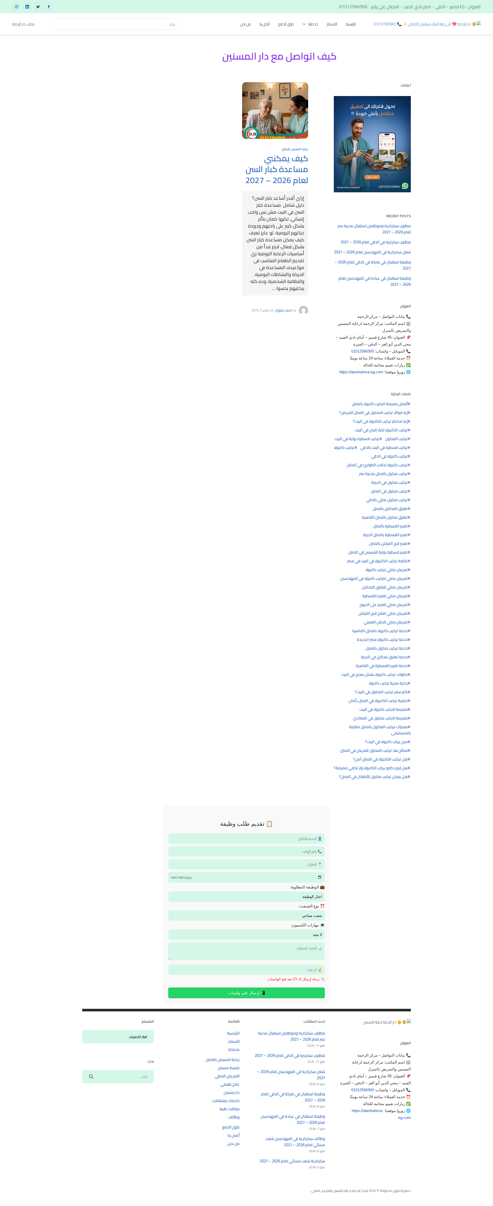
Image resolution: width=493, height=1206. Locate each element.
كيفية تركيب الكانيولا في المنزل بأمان (378, 701)
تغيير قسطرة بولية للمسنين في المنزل (378, 552)
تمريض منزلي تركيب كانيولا (386, 570)
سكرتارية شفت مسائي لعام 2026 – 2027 (292, 1161)
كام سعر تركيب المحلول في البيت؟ (381, 692)
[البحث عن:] (118, 1076)
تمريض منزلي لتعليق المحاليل (385, 587)
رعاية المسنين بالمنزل (294, 149)
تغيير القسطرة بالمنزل (390, 526)
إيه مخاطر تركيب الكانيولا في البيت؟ (380, 421)
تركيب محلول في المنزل (389, 491)
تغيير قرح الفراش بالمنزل (388, 543)
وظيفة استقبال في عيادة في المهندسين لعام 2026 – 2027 (374, 281)
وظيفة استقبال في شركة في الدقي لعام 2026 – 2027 (373, 265)
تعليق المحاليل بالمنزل (390, 509)
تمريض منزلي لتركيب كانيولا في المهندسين (374, 578)
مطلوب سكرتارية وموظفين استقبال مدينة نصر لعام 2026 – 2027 (374, 229)
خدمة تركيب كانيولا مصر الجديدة (382, 640)
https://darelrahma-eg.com (361, 372)
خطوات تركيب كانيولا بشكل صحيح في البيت (374, 674)
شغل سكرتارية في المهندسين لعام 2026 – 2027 (372, 252)
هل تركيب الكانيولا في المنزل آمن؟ (380, 759)
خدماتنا (313, 24)
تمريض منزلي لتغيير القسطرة (385, 596)
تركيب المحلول (396, 439)
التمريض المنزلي (227, 1076)
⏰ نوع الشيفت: (312, 906)
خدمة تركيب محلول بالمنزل (387, 648)
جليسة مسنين (229, 1067)
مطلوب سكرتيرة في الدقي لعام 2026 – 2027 (375, 242)
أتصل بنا (265, 24)
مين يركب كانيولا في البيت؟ (386, 742)
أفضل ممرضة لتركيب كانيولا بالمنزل (380, 404)
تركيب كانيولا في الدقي (389, 456)
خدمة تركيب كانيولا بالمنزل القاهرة (380, 631)
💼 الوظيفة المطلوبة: (307, 887)
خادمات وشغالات (226, 1100)
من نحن (245, 24)
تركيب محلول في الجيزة (389, 482)
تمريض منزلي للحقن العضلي (386, 622)
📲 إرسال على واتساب (246, 993)
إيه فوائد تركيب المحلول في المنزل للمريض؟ (373, 413)
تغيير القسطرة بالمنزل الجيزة (385, 535)
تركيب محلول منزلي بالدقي (387, 500)
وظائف (234, 1117)
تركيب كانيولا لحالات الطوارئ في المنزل (377, 465)
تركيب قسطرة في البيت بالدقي (384, 447)
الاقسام (145, 1037)
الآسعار (332, 24)
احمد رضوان (283, 310)
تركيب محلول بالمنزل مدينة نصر (383, 474)
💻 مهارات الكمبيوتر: (308, 925)
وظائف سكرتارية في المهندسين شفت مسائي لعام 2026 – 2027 (295, 1141)
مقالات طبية (230, 1109)
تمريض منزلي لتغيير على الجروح (383, 605)
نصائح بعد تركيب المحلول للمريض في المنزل (374, 750)
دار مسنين (232, 1092)
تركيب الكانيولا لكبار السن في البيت (381, 430)
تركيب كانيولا (344, 447)
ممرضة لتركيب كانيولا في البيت (383, 709)
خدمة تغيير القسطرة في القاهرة (382, 666)
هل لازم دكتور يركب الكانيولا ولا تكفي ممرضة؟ (371, 768)
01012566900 (362, 351)
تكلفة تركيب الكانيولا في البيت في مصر (377, 561)
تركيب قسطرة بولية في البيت (357, 439)
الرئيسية (351, 24)
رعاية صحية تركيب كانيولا (388, 683)
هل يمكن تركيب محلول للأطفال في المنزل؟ (373, 777)
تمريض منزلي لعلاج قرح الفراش (383, 613)
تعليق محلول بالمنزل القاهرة (385, 517)
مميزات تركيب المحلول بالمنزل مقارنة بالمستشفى (380, 730)
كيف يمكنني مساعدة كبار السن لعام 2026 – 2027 (276, 169)
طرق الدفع (286, 24)
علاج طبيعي (230, 1084)
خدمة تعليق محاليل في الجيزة (384, 657)
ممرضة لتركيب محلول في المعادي (380, 718)
